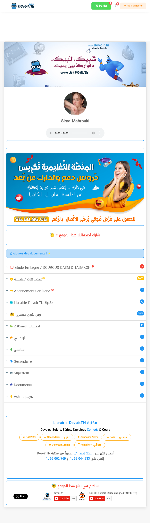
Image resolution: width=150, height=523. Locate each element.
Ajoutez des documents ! (30, 253)
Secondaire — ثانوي (58, 437)
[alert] (75, 189)
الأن (102, 453)
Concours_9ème (89, 437)
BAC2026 (30, 437)
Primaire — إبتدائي (91, 444)
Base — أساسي (118, 437)
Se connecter (135, 5)
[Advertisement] (75, 26)
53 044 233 (81, 459)
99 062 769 (57, 459)
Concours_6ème (60, 444)
